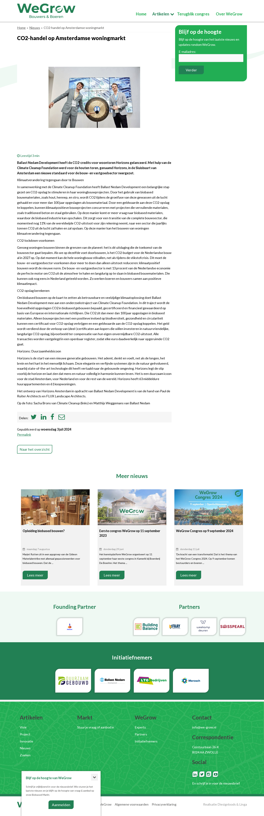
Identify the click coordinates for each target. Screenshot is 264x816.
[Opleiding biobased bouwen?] (55, 512)
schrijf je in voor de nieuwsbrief (218, 783)
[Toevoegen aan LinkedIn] (43, 418)
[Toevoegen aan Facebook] (52, 418)
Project (25, 734)
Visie (23, 727)
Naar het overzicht (35, 449)
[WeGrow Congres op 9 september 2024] (208, 512)
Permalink (24, 434)
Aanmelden (61, 805)
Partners (141, 734)
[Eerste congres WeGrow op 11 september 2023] (132, 512)
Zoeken (25, 755)
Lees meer (35, 575)
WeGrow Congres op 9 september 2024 (204, 531)
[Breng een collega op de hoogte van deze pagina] (61, 418)
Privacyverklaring (164, 804)
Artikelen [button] (160, 14)
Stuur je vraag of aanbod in (95, 727)
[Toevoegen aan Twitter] (34, 418)
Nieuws (34, 28)
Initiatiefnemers (146, 741)
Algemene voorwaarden (132, 804)
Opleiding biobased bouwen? (44, 531)
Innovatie (26, 741)
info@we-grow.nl (204, 727)
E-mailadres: (187, 52)
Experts (140, 727)
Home (21, 28)
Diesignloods (226, 804)
